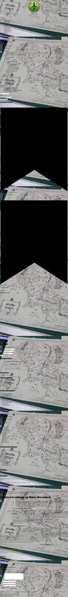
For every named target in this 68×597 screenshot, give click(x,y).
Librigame (5, 78)
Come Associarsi (7, 22)
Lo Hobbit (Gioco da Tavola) (10, 82)
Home (3, 17)
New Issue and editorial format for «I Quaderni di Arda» (13, 90)
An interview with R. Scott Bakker (9, 89)
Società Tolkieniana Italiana (6, 401)
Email (1, 583)
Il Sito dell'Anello (4, 421)
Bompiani (3, 415)
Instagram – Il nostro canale (6, 384)
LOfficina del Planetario (14, 559)
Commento (2, 579)
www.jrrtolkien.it (3, 478)
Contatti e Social (7, 21)
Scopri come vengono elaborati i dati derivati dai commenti (26, 591)
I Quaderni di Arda (5, 34)
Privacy (1, 596)
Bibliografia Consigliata (6, 39)
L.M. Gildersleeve (5, 461)
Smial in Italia (8, 58)
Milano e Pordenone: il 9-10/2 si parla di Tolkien (13, 552)
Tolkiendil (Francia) (5, 403)
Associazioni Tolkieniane (10, 57)
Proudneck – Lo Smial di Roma (7, 397)
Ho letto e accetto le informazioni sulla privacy (8, 347)
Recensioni (6, 44)
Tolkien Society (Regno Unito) (7, 402)
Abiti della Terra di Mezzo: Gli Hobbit (12, 69)
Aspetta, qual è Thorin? (10, 53)
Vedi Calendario (2, 290)
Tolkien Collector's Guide (6, 431)
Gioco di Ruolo (6, 80)
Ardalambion (4, 412)
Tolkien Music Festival (5, 438)
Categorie (1, 95)
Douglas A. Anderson (5, 456)
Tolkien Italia (4, 435)
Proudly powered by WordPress (8, 596)
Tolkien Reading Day (7, 29)
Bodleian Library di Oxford (6, 413)
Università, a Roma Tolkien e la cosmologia (13, 549)
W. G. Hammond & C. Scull (6, 465)
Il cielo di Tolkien (29, 529)
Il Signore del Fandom (9, 72)
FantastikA (6, 25)
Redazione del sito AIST (8, 20)
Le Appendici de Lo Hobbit (12, 66)
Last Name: (2, 353)
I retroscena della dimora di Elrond (13, 67)
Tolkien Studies (4, 439)
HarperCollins (4, 420)
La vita (5, 36)
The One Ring (8, 81)
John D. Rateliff (4, 458)
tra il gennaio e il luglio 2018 (7, 538)
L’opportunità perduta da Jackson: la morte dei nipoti (15, 54)
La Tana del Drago (5, 32)
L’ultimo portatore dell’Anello (12, 68)
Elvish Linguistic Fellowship (6, 419)
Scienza (14, 567)
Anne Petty (4, 449)
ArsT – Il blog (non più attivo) (6, 380)
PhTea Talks (7, 558)
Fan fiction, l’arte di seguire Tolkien (13, 63)
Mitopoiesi (6, 26)
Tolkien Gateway (4, 434)
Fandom (5, 55)
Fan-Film (7, 59)
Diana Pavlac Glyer (5, 453)
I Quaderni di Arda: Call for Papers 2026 (10, 87)
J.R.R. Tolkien (4, 35)
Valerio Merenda (7, 364)
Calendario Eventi (5, 85)
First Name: (2, 351)
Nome (1, 581)
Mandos (3, 424)
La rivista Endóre (5, 422)
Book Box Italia (7, 361)
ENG (2, 86)
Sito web (1, 585)
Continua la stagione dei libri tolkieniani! (15, 364)
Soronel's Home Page (5, 429)
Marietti (3, 425)
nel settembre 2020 (47, 538)
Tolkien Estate (4, 433)
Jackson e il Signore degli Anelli (11, 52)
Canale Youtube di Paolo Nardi (7, 416)
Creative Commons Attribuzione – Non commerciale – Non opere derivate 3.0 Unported (33, 491)
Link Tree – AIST (4, 385)
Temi (3, 49)
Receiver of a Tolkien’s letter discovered (10, 91)
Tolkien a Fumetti (7, 73)
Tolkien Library (4, 436)
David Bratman (4, 452)
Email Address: (2, 349)
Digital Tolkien (4, 417)
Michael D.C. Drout (5, 462)
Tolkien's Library (4, 440)
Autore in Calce (10, 567)
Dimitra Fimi (4, 454)
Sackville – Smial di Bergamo (6, 398)
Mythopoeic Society (5, 396)
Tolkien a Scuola (6, 48)
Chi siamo (3, 18)
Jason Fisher (4, 457)
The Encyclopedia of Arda (6, 430)
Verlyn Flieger (4, 463)
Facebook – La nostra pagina (6, 383)
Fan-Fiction (8, 62)
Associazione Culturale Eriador (7, 393)
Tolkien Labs (6, 43)
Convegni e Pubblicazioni (8, 41)
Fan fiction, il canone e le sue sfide (13, 64)
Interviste (5, 46)
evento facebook (8, 561)
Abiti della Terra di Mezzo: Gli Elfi (11, 71)
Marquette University (5, 426)
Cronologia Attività (7, 31)
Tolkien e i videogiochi (9, 77)
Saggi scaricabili (6, 40)
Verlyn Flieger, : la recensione (17, 361)
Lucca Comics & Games (8, 30)
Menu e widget (2, 15)
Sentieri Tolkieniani (5, 399)
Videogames (6, 76)
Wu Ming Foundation (5, 442)
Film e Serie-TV (6, 50)
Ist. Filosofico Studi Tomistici (7, 394)
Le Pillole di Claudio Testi (8, 45)
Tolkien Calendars (7, 75)
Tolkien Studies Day (7, 27)
